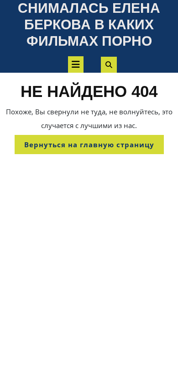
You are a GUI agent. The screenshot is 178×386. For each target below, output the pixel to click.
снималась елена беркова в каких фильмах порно (89, 24)
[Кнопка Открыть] (76, 64)
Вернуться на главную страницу (94, 146)
